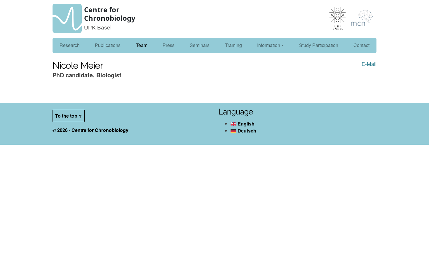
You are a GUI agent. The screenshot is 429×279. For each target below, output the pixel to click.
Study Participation (318, 45)
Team (141, 45)
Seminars (200, 45)
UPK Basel (97, 28)
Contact (361, 45)
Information (268, 45)
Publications (108, 45)
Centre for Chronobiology (109, 14)
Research (70, 45)
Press (169, 45)
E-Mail (369, 63)
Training (233, 45)
